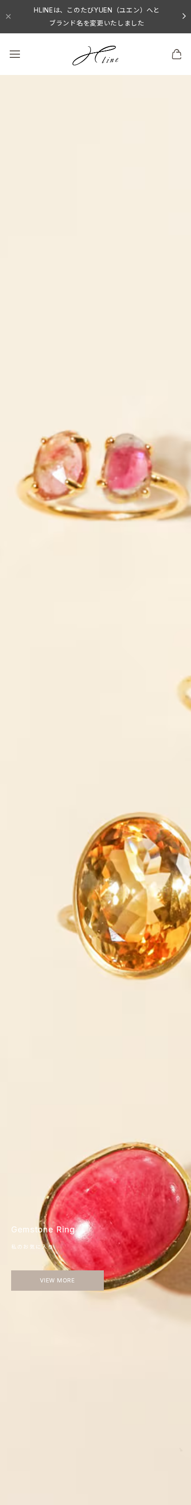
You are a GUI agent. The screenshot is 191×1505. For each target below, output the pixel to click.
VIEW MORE (57, 1280)
